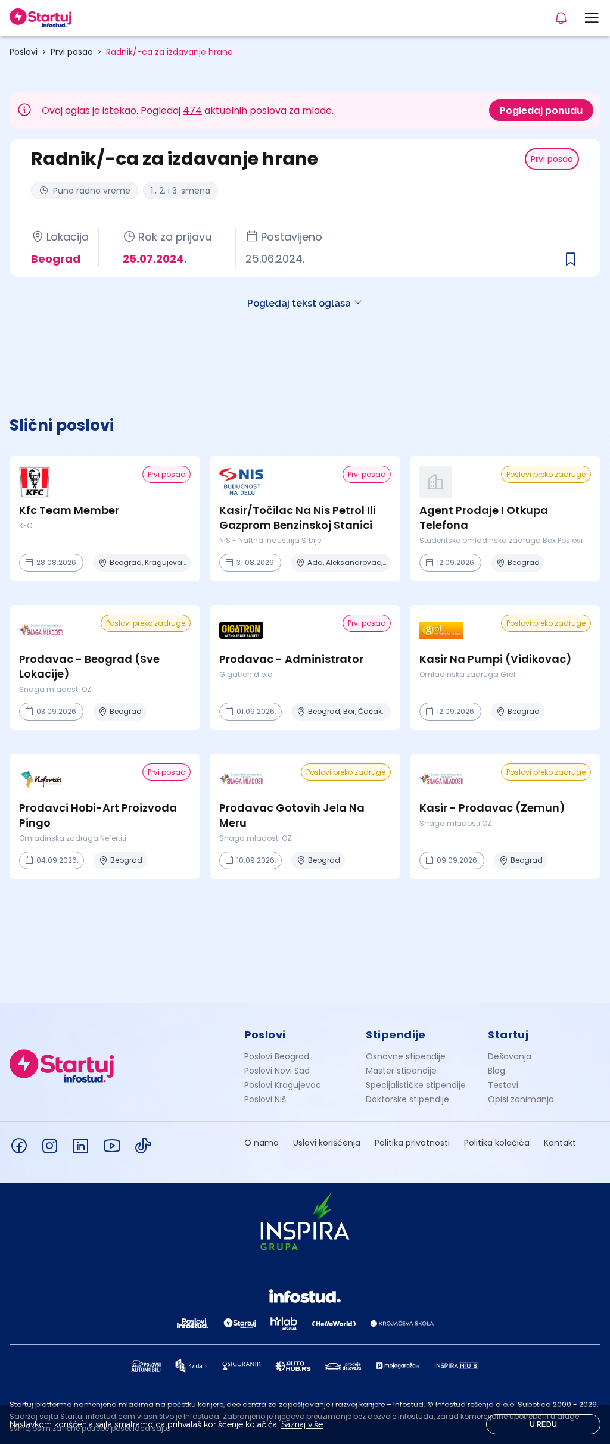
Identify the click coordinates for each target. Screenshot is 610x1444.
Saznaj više (302, 1424)
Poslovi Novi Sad (277, 1071)
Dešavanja (509, 1056)
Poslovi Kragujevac (282, 1085)
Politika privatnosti (412, 1143)
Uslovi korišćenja (326, 1143)
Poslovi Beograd (276, 1056)
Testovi (503, 1085)
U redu (544, 1424)
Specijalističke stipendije (416, 1085)
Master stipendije (401, 1071)
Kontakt (560, 1143)
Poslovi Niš (265, 1099)
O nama (261, 1143)
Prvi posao (72, 52)
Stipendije (396, 1034)
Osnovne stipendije (406, 1056)
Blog (496, 1071)
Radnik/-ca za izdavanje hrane (169, 52)
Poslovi (24, 52)
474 (192, 110)
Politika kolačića (497, 1143)
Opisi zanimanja (521, 1099)
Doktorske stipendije (407, 1099)
